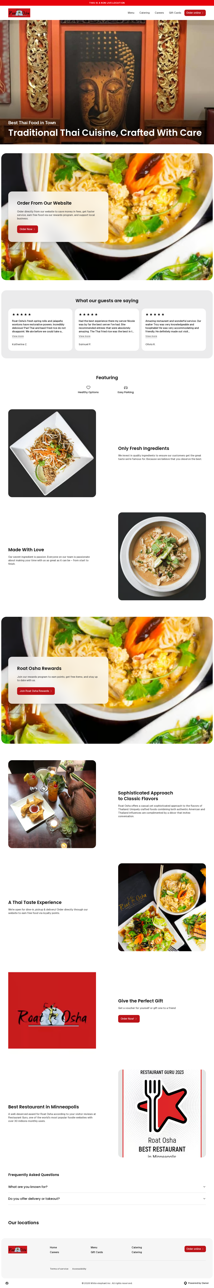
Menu (131, 12)
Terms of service (59, 1268)
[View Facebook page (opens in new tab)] (7, 1283)
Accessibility (79, 1268)
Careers (159, 12)
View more (18, 336)
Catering (144, 12)
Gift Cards (175, 12)
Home (53, 1247)
